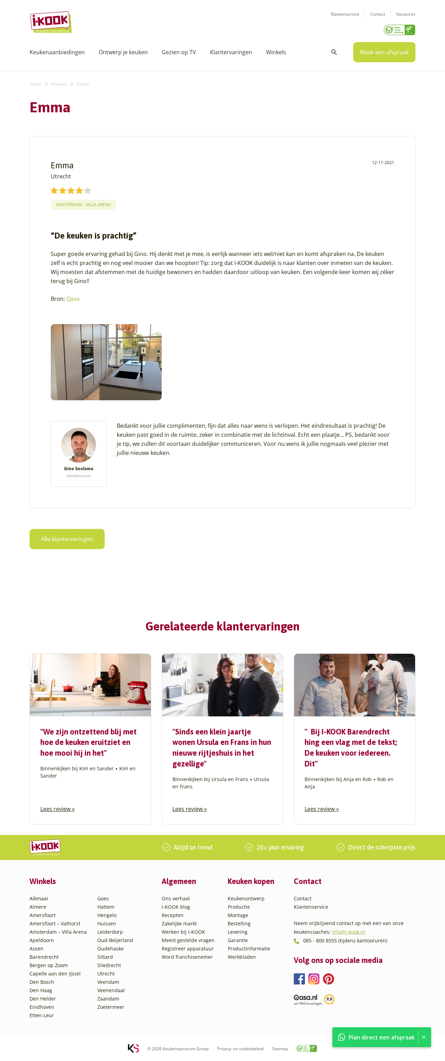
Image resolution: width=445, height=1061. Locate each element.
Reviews (59, 84)
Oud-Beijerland (115, 940)
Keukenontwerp (246, 898)
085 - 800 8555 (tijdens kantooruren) (345, 940)
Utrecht (106, 973)
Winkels (276, 52)
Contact (377, 14)
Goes (103, 898)
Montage (238, 915)
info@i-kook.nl (348, 932)
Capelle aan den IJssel (55, 973)
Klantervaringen (231, 52)
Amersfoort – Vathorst (55, 923)
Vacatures (405, 14)
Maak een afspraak (384, 52)
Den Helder (43, 998)
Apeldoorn (42, 940)
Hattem (105, 906)
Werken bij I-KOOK (183, 932)
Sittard (105, 957)
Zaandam (108, 998)
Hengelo (106, 915)
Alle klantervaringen (67, 539)
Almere (38, 906)
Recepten (173, 915)
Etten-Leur (42, 1015)
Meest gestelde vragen (188, 940)
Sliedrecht (109, 965)
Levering (238, 932)
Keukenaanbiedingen (57, 52)
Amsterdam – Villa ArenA (83, 205)
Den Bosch (42, 982)
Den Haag (41, 990)
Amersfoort (43, 915)
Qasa (73, 299)
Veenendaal (111, 990)
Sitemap (280, 1049)
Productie (239, 906)
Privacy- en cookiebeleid (240, 1049)
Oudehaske (110, 948)
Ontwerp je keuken (123, 52)
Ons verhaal (176, 898)
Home (35, 84)
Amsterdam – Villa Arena (58, 932)
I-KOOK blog (176, 906)
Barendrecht (44, 957)
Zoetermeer (110, 1007)
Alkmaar (39, 898)
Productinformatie (249, 948)
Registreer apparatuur (188, 948)
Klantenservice (345, 14)
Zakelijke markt (179, 923)
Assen (36, 948)
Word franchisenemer (187, 957)
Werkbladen (242, 957)
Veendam (108, 982)
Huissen (106, 923)
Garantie (238, 940)
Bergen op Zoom (49, 965)
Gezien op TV (179, 52)
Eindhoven (42, 1007)
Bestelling (239, 923)
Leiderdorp (110, 932)
